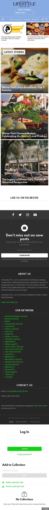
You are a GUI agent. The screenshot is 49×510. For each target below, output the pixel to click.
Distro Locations (15, 19)
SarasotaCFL (10, 369)
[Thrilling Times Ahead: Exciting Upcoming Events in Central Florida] (13, 28)
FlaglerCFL (9, 334)
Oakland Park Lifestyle (14, 362)
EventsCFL (9, 331)
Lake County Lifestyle (14, 349)
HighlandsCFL (10, 341)
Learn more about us (9, 302)
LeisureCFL (9, 354)
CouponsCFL (10, 326)
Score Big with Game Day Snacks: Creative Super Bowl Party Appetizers (38, 38)
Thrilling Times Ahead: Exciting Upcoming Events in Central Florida (11, 38)
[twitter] (20, 215)
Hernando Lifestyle (12, 339)
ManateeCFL (10, 357)
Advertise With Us (22, 422)
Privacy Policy (35, 422)
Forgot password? (24, 454)
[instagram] (27, 215)
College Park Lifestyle (14, 324)
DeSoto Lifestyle (12, 329)
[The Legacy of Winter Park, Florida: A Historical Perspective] (24, 162)
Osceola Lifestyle (12, 364)
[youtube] (35, 215)
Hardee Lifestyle (11, 336)
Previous (1, 33)
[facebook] (13, 215)
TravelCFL (9, 377)
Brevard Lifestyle (12, 319)
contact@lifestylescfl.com (17, 391)
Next (48, 33)
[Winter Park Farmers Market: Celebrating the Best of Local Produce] (24, 116)
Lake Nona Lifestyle (13, 352)
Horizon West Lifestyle (14, 347)
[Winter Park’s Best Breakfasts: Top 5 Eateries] (24, 70)
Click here (38, 406)
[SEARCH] (46, 19)
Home (11, 422)
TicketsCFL (9, 374)
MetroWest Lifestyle (13, 359)
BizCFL (7, 321)
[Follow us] (42, 19)
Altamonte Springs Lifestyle (16, 316)
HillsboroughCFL (11, 344)
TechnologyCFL (11, 372)
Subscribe (35, 19)
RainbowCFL (10, 367)
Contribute (26, 19)
